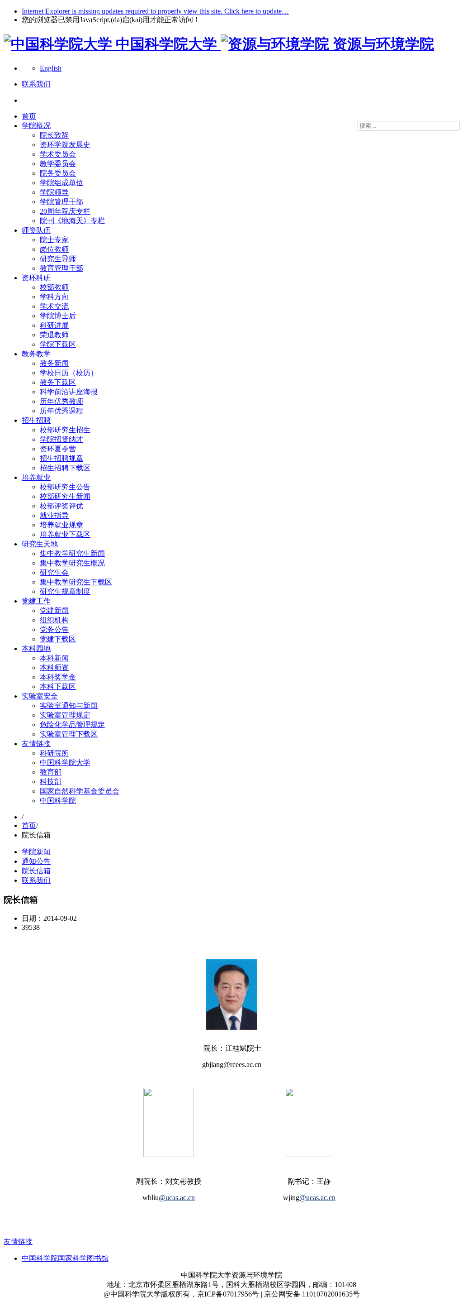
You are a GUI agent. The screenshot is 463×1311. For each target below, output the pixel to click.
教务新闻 (54, 363)
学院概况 (36, 125)
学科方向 (54, 297)
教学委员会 (58, 163)
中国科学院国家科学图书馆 (65, 1258)
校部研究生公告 (65, 487)
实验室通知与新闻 (69, 705)
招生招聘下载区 (65, 468)
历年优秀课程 (61, 411)
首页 (29, 116)
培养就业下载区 (65, 534)
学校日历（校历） (69, 373)
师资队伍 (36, 230)
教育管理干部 (61, 268)
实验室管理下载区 (69, 734)
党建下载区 (58, 639)
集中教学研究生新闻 (72, 553)
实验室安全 (40, 696)
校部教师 (54, 287)
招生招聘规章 (61, 458)
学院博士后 (58, 316)
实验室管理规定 (65, 715)
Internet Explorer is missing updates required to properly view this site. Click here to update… (155, 11)
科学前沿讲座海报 (69, 392)
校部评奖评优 (61, 506)
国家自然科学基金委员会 (79, 791)
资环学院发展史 (65, 144)
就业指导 (54, 515)
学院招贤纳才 (61, 439)
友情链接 (36, 743)
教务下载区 (58, 382)
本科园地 (36, 648)
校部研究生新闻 (65, 496)
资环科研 (36, 278)
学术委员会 (58, 154)
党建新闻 (54, 610)
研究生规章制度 (65, 591)
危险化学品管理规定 (72, 724)
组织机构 (54, 620)
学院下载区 (58, 344)
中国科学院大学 (65, 762)
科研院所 (54, 753)
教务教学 (36, 354)
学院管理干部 (61, 202)
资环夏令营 (58, 449)
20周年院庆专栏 (65, 211)
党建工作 (36, 601)
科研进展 (54, 325)
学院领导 (54, 192)
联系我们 (36, 880)
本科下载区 (58, 686)
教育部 (50, 772)
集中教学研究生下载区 (76, 582)
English (50, 68)
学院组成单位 (61, 183)
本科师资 (54, 667)
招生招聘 (36, 420)
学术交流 (54, 306)
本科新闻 (54, 658)
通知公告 (36, 861)
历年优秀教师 (61, 401)
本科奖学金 (58, 677)
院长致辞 (54, 135)
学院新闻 (36, 852)
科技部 (50, 781)
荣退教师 (54, 335)
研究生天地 (40, 544)
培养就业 (36, 477)
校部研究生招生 (65, 430)
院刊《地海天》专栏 (72, 221)
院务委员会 (58, 173)
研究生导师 (58, 259)
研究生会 (54, 572)
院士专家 (54, 240)
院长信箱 (36, 871)
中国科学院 (58, 800)
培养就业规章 (61, 525)
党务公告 (54, 629)
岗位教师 (54, 249)
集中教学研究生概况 (72, 563)
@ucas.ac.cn (177, 1197)
